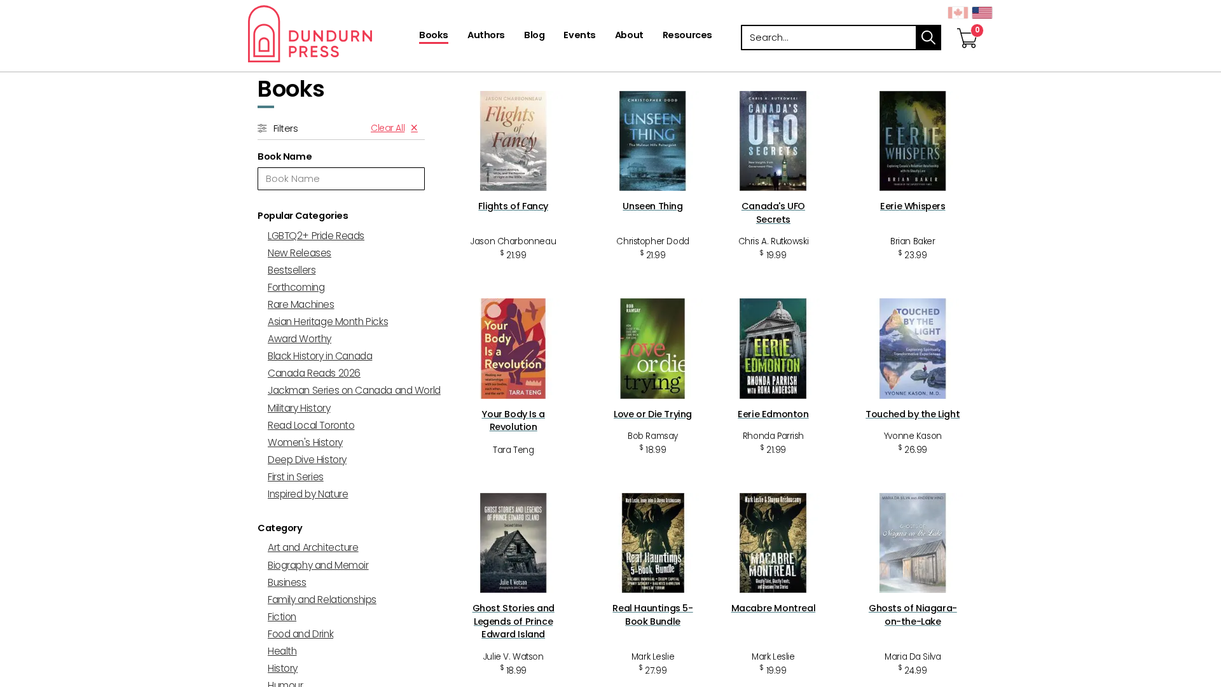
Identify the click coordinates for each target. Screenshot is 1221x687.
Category (280, 528)
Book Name (285, 156)
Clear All (387, 127)
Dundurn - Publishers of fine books (332, 33)
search (928, 37)
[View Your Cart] (967, 24)
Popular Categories (303, 215)
